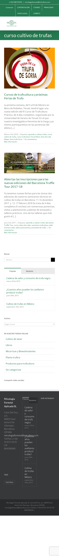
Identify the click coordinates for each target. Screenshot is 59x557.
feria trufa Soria (16, 139)
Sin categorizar (13, 369)
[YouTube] (12, 459)
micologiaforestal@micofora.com (37, 2)
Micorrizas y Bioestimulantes (21, 351)
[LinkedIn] (5, 463)
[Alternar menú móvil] (54, 20)
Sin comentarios (30, 139)
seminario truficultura (40, 225)
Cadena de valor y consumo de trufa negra (28, 278)
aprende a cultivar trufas (37, 134)
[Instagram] (16, 459)
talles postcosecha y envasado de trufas (31, 227)
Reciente (29, 271)
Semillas (9, 482)
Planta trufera (13, 357)
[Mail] (8, 463)
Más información (10, 142)
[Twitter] (8, 459)
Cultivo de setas (14, 339)
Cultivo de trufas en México (20, 303)
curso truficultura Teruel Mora (28, 137)
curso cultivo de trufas (22, 225)
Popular (12, 271)
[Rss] (5, 459)
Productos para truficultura (20, 363)
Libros (9, 345)
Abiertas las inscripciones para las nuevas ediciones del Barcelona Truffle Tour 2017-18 (29, 182)
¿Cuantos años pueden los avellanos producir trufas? (25, 291)
